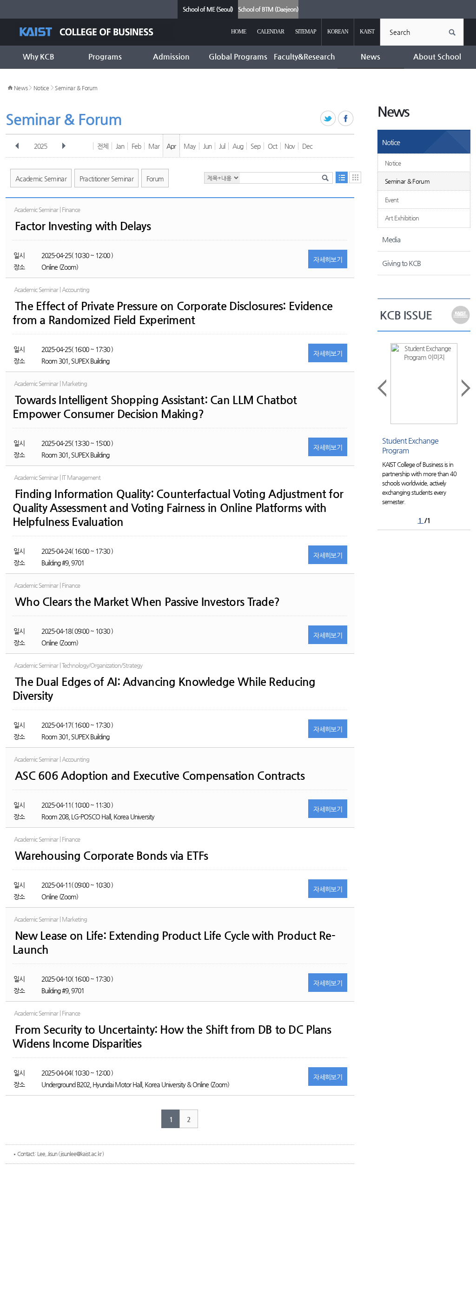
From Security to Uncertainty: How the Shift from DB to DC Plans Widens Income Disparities (172, 1036)
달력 (355, 177)
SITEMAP (305, 31)
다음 (63, 146)
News (21, 88)
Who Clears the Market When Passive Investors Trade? (147, 601)
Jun (207, 146)
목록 (342, 177)
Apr (171, 146)
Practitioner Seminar (106, 178)
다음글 (465, 388)
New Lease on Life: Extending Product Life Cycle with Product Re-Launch (174, 942)
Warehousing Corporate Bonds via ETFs (111, 855)
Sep (255, 146)
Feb (136, 146)
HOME (238, 31)
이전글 (382, 388)
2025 (40, 146)
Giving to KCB (401, 263)
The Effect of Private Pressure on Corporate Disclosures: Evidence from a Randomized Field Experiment (172, 312)
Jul (222, 146)
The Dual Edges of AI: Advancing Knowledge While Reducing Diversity (164, 688)
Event (392, 199)
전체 (102, 146)
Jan (120, 146)
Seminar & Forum (76, 88)
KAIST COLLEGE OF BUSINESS (94, 32)
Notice (41, 88)
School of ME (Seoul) (208, 9)
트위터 (328, 119)
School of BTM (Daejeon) (268, 9)
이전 (17, 146)
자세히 (327, 259)
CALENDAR (270, 31)
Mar (153, 146)
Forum (155, 178)
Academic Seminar (40, 178)
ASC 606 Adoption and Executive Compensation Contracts (159, 775)
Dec (307, 146)
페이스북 (346, 119)
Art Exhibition (402, 217)
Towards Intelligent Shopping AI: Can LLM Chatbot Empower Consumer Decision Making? (155, 406)
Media (391, 239)
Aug (237, 146)
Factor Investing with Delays (83, 226)
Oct (272, 146)
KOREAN (337, 31)
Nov (289, 146)
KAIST (367, 31)
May (190, 146)
